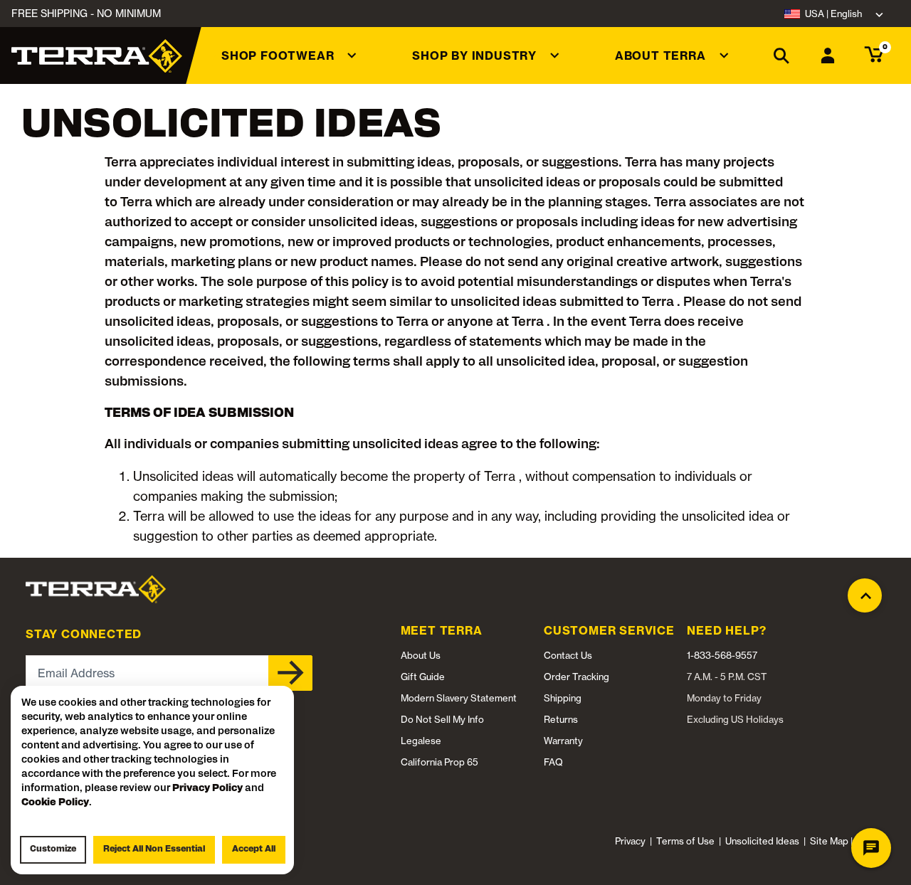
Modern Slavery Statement (459, 698)
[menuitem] (289, 55)
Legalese (421, 740)
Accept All (253, 849)
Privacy (630, 841)
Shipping (562, 698)
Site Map (829, 841)
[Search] (781, 55)
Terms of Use (685, 841)
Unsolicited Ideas (762, 841)
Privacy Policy (207, 788)
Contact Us (568, 655)
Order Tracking (576, 676)
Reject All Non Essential (154, 849)
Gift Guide (423, 676)
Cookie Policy (55, 802)
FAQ (553, 762)
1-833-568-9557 (722, 655)
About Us (421, 655)
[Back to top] (865, 589)
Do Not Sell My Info (442, 719)
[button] (289, 55)
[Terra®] (96, 55)
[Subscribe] (290, 673)
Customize (53, 849)
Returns (561, 719)
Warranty (563, 740)
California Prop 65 (439, 762)
